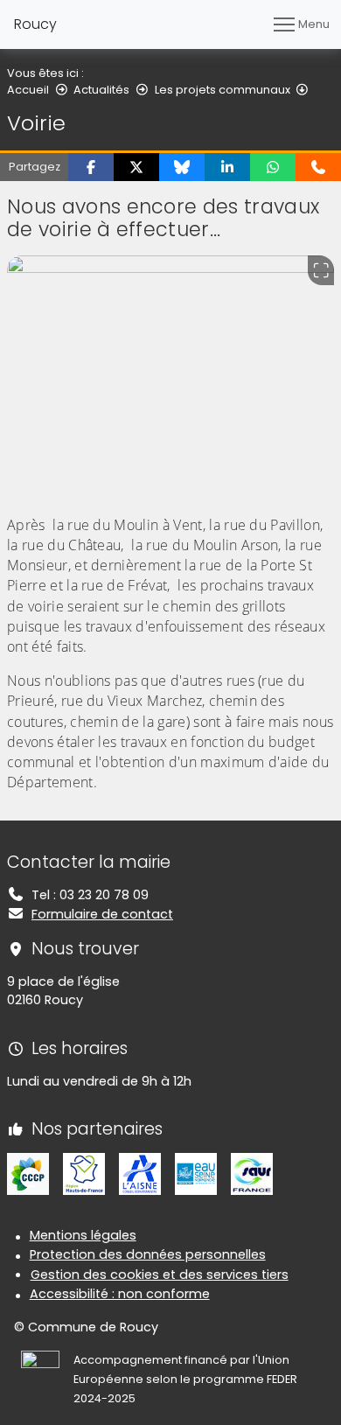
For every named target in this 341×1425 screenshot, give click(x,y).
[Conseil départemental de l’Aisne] (140, 1173)
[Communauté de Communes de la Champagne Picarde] (28, 1173)
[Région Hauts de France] (84, 1173)
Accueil (28, 89)
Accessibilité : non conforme (120, 1294)
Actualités (101, 89)
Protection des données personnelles (148, 1254)
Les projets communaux (222, 89)
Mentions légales (83, 1235)
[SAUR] (252, 1173)
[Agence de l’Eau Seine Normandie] (196, 1173)
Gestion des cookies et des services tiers (160, 1274)
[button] (91, 167)
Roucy (35, 24)
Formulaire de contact (102, 914)
